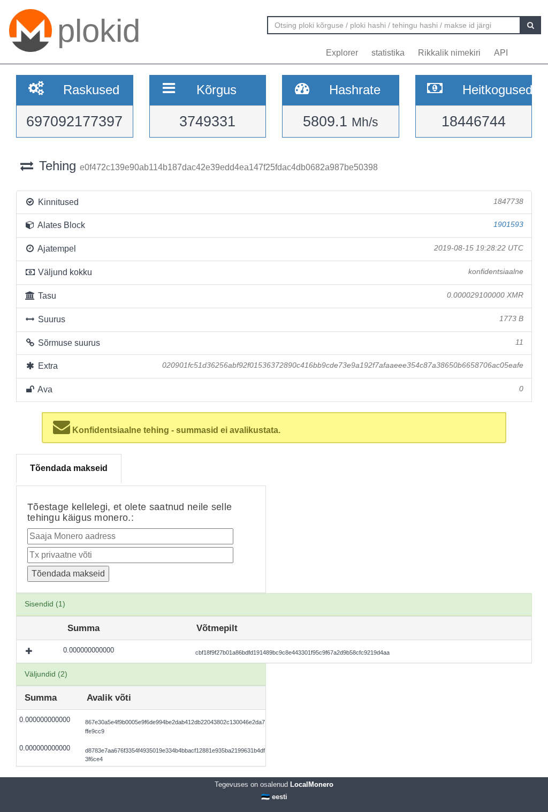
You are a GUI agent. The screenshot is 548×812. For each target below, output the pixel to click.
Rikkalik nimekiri (449, 52)
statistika (388, 52)
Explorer (342, 52)
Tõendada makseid (69, 468)
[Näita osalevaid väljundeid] (30, 651)
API (501, 52)
